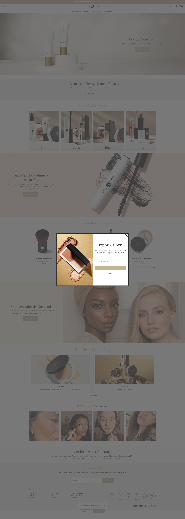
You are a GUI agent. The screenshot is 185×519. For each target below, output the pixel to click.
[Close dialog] (126, 235)
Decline (110, 274)
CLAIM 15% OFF (110, 268)
